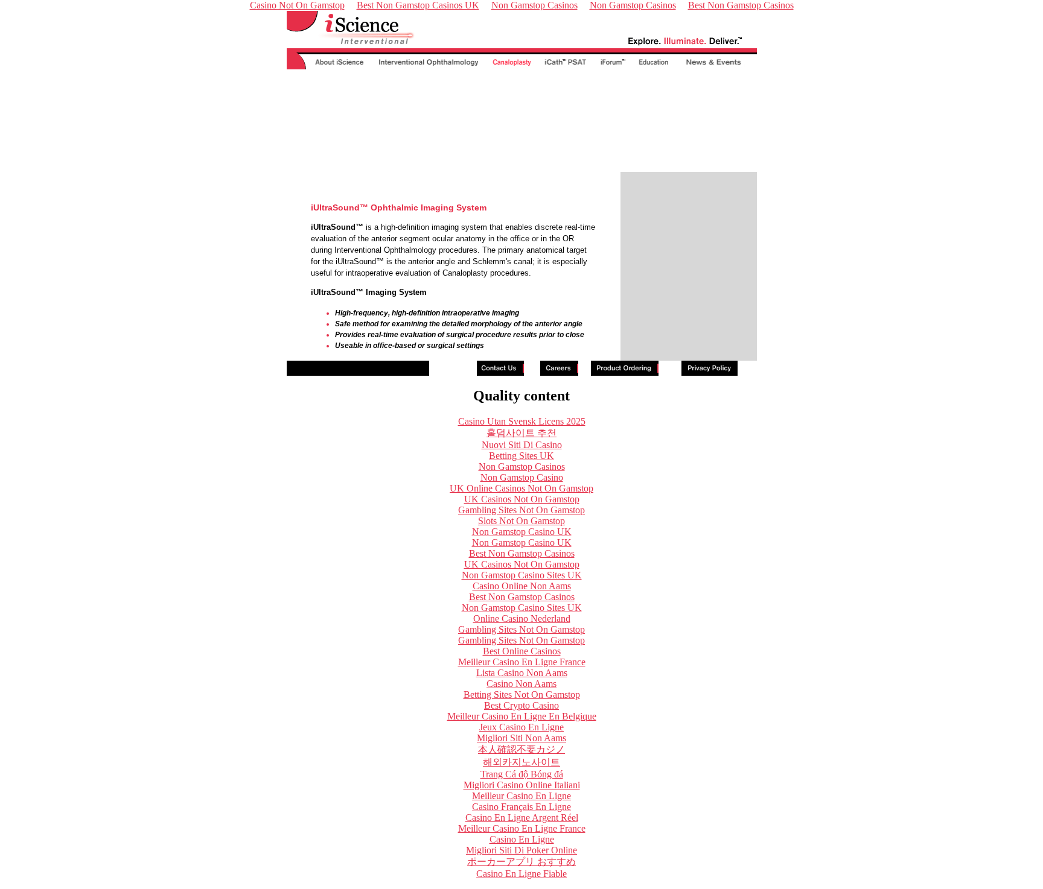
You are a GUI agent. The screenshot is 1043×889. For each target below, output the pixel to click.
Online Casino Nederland (521, 618)
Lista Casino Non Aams (521, 673)
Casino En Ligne (522, 839)
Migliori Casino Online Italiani (522, 785)
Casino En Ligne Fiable (521, 873)
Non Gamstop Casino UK (522, 532)
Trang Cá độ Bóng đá (521, 774)
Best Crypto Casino (521, 705)
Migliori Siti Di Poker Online (521, 850)
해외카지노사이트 (521, 762)
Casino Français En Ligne (521, 807)
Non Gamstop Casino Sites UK (522, 575)
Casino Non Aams (521, 684)
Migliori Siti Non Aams (521, 738)
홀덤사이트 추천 (521, 433)
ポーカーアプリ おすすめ (521, 861)
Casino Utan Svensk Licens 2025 (521, 421)
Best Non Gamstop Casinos (522, 553)
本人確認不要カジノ (521, 749)
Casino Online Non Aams (522, 586)
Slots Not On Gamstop (521, 521)
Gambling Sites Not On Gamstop (521, 510)
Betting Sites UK (521, 456)
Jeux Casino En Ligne (521, 727)
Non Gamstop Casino (521, 477)
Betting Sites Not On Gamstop (522, 694)
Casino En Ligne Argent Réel (521, 817)
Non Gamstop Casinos (522, 466)
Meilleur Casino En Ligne (521, 796)
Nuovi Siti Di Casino (522, 445)
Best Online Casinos (522, 651)
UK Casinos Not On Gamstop (521, 499)
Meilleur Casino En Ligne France (521, 662)
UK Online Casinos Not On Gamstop (521, 488)
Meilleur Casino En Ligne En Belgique (521, 716)
